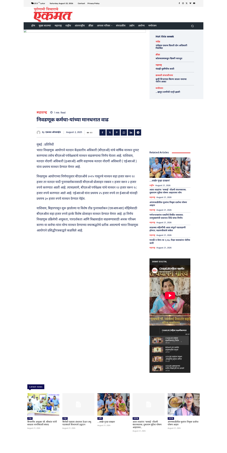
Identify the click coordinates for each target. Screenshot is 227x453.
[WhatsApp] (124, 132)
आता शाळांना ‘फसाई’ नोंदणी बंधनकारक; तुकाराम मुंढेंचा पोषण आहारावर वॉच (167, 191)
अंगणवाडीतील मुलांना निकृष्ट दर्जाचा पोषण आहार (168, 204)
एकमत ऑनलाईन (53, 132)
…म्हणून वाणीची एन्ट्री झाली (168, 92)
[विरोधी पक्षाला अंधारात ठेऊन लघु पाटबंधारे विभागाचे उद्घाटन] (78, 404)
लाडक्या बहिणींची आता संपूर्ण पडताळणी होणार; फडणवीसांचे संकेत (167, 229)
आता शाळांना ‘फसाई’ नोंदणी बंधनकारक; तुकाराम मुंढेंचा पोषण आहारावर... (147, 425)
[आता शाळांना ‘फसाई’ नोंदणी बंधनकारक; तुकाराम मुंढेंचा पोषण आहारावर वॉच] (149, 404)
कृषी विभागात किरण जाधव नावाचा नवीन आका (171, 80)
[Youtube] (194, 3)
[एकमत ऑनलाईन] (39, 132)
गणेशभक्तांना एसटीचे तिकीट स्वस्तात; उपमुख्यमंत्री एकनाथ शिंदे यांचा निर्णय (166, 217)
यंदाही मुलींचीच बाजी (165, 69)
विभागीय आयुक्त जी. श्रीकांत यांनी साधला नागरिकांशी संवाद (42, 423)
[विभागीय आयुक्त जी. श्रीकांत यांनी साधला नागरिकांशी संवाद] (43, 404)
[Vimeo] (190, 3)
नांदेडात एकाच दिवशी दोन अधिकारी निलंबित (171, 47)
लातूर (30, 418)
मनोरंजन (159, 88)
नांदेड (158, 42)
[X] (187, 3)
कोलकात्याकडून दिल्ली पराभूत (169, 58)
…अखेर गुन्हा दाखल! (159, 181)
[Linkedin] (131, 132)
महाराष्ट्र (42, 112)
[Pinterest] (117, 132)
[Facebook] (179, 3)
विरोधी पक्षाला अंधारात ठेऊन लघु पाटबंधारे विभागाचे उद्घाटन (76, 423)
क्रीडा (158, 55)
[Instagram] (183, 3)
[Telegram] (138, 132)
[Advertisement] (139, 14)
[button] (192, 26)
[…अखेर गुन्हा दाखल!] (169, 167)
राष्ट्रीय (151, 185)
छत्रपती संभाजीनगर (164, 75)
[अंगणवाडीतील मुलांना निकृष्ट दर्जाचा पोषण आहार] (184, 404)
